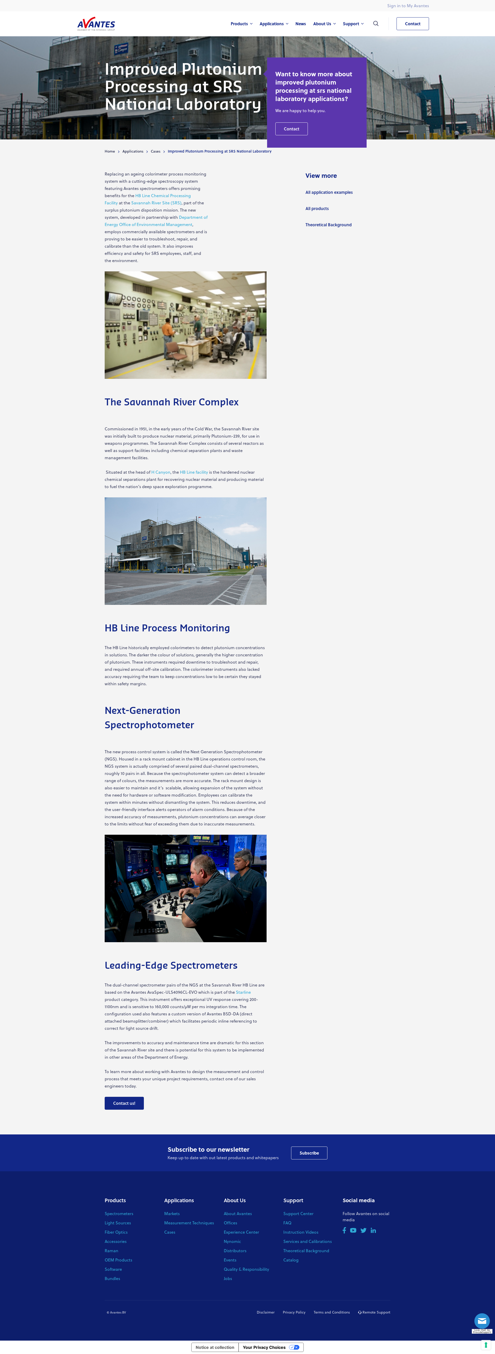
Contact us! (124, 1103)
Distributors (235, 1250)
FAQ (287, 1223)
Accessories (116, 1241)
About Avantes (238, 1213)
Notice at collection (215, 1347)
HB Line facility (194, 472)
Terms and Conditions (332, 1312)
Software (113, 1269)
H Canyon (160, 472)
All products (317, 208)
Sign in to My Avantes (408, 6)
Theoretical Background (329, 225)
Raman (111, 1250)
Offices (230, 1223)
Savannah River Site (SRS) (156, 203)
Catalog (291, 1260)
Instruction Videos (300, 1232)
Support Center (298, 1213)
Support (293, 1200)
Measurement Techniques (189, 1223)
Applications (132, 151)
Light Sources (118, 1223)
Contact (412, 24)
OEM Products (118, 1260)
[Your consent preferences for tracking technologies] (486, 1345)
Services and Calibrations (307, 1241)
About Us (235, 1200)
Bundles (112, 1278)
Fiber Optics (116, 1232)
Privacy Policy (294, 1312)
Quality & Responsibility (246, 1269)
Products (115, 1200)
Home (110, 151)
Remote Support (375, 1312)
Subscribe (309, 1153)
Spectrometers (119, 1213)
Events (230, 1260)
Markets (172, 1213)
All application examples (329, 192)
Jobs (228, 1278)
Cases (155, 151)
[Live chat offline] (483, 1323)
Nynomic (232, 1241)
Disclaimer (266, 1312)
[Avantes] (96, 23)
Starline (243, 992)
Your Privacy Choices (264, 1347)
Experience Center (241, 1232)
